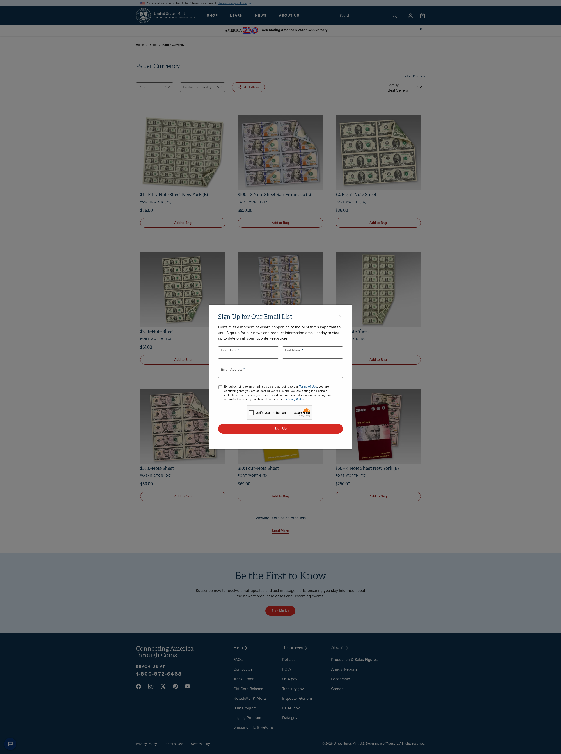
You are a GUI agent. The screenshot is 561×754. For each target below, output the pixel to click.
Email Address (232, 369)
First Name (229, 350)
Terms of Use (308, 386)
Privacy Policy (295, 399)
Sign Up (281, 428)
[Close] (340, 316)
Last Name (293, 350)
